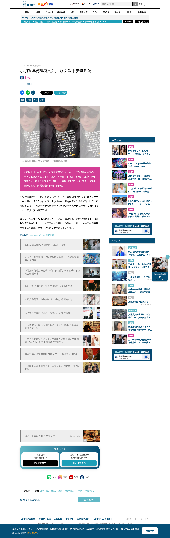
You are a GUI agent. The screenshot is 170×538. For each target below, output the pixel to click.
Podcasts (128, 21)
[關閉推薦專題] (168, 257)
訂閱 (76, 477)
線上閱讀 (89, 499)
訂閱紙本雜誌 (142, 21)
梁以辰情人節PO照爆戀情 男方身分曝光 (45, 244)
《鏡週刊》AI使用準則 (102, 519)
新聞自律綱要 (83, 519)
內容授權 (58, 519)
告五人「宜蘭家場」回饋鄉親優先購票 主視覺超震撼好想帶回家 (52, 258)
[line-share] (28, 92)
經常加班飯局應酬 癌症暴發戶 (40, 435)
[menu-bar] (144, 4)
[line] (128, 519)
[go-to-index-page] (28, 4)
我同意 (150, 531)
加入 (54, 477)
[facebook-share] (22, 92)
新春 (42, 100)
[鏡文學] (86, 4)
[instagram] (141, 519)
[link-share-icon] (33, 92)
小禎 (29, 100)
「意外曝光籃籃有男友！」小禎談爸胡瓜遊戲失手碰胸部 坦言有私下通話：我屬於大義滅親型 (52, 340)
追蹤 (65, 477)
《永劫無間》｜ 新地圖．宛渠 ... (140, 278)
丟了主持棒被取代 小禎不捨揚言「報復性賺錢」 (49, 313)
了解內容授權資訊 (85, 490)
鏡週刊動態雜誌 (66, 490)
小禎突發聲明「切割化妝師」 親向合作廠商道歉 (49, 299)
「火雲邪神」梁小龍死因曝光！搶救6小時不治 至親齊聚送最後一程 (51, 326)
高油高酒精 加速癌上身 (138, 302)
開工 (35, 100)
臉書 (22, 100)
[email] (146, 519)
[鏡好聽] (74, 4)
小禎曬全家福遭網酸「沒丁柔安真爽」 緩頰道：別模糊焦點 (52, 367)
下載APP (69, 519)
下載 (87, 477)
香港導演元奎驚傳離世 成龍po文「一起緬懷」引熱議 (51, 354)
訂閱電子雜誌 (45, 519)
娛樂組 (29, 84)
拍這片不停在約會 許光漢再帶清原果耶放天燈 (48, 285)
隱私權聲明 (32, 532)
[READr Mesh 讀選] (96, 4)
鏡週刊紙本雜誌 (48, 490)
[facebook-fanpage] (135, 519)
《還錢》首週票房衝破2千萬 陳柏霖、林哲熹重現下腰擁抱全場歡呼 (52, 272)
